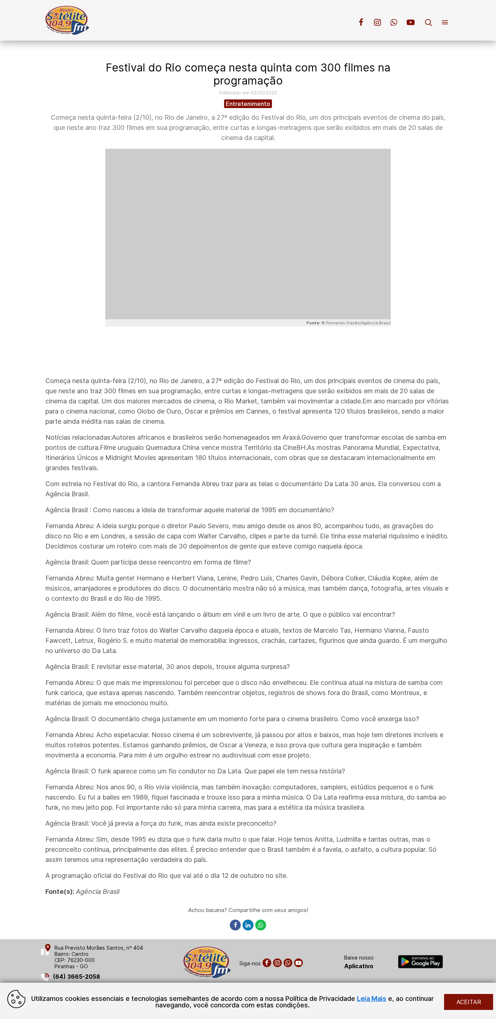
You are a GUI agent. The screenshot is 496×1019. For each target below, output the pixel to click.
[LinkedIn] (249, 925)
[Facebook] (236, 925)
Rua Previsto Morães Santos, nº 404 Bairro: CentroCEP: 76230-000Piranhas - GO (98, 957)
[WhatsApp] (260, 925)
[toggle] (431, 24)
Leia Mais (371, 998)
